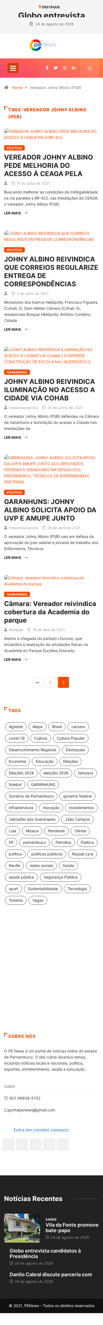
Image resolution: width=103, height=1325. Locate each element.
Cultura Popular (71, 738)
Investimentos (81, 807)
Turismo (16, 900)
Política (14, 148)
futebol (15, 784)
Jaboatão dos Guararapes (32, 819)
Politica (87, 842)
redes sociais (41, 865)
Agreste (16, 726)
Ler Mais (12, 213)
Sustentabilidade (43, 888)
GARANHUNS (43, 784)
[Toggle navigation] (13, 68)
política (15, 854)
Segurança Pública (60, 877)
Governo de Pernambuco (31, 796)
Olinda (80, 830)
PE (11, 842)
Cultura (40, 738)
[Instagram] (49, 1144)
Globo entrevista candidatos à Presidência (45, 1253)
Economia (17, 761)
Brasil (57, 726)
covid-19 (17, 738)
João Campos (77, 819)
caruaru (78, 726)
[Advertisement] (51, 975)
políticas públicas (46, 854)
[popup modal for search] (90, 68)
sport (13, 888)
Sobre (9, 1086)
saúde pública (21, 877)
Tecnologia (77, 888)
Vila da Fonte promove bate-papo (72, 1227)
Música (32, 830)
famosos (85, 773)
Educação (45, 761)
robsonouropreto (23, 407)
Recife (14, 865)
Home (17, 87)
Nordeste (56, 830)
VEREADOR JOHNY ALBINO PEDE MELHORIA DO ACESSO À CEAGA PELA (48, 165)
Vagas (37, 900)
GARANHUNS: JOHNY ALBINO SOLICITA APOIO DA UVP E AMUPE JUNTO (50, 510)
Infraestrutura (21, 807)
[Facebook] (9, 1144)
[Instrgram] (64, 68)
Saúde (68, 865)
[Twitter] (56, 68)
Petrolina (63, 842)
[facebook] (47, 68)
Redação (16, 630)
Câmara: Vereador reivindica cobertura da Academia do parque (50, 612)
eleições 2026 (55, 773)
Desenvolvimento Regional (32, 749)
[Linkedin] (73, 68)
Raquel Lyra (82, 854)
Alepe (37, 726)
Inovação (51, 807)
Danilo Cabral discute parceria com (51, 1274)
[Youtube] (63, 1144)
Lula (12, 830)
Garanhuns (17, 372)
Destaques (75, 749)
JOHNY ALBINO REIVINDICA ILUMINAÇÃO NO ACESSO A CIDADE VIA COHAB (49, 390)
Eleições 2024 (21, 773)
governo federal (77, 796)
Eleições (70, 761)
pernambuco (34, 842)
